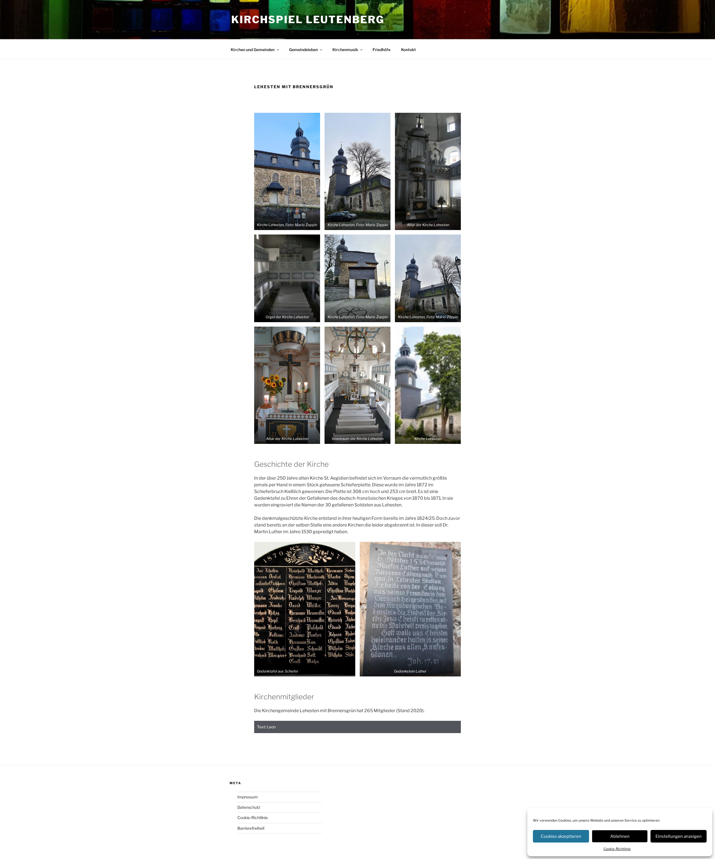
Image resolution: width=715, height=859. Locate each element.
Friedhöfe (381, 49)
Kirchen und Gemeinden (253, 49)
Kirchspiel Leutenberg (307, 19)
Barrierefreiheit (250, 828)
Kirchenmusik (345, 49)
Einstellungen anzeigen (679, 836)
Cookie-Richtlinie (617, 849)
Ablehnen (620, 836)
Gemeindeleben (303, 49)
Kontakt (408, 49)
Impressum (247, 797)
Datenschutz (248, 807)
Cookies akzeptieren (561, 836)
